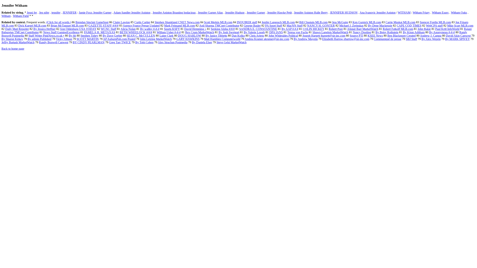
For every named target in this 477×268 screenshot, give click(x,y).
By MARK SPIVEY (457, 39)
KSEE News (375, 35)
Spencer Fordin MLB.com (435, 22)
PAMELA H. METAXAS (99, 32)
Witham (6, 15)
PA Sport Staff (273, 25)
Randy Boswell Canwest (53, 42)
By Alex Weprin (431, 39)
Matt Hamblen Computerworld (222, 39)
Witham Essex (440, 12)
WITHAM (404, 12)
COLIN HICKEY (313, 29)
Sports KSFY (172, 29)
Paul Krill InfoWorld (447, 29)
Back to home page (12, 48)
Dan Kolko (238, 35)
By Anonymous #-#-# (442, 32)
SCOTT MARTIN (88, 39)
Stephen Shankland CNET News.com (177, 22)
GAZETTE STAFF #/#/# (103, 25)
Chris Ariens (256, 35)
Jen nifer (44, 12)
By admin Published (39, 39)
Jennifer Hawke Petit (279, 12)
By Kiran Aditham (414, 32)
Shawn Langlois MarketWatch (330, 32)
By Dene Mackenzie (380, 25)
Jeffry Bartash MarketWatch (17, 42)
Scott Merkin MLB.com (218, 22)
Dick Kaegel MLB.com (32, 25)
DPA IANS (276, 32)
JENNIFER (70, 12)
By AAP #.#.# (290, 29)
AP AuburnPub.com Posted (119, 39)
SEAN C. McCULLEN (141, 35)
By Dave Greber (112, 35)
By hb (72, 35)
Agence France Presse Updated (141, 25)
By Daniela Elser (202, 42)
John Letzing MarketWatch (156, 39)
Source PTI (356, 35)
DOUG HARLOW (189, 35)
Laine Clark (166, 35)
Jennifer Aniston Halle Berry (311, 12)
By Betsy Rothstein (386, 32)
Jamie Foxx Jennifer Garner (95, 12)
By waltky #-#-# (149, 29)
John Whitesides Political (283, 35)
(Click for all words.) (58, 22)
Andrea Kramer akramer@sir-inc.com (267, 39)
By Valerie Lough (254, 32)
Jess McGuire (340, 22)
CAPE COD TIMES (409, 25)
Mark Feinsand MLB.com (179, 25)
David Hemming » (195, 29)
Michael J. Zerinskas (351, 25)
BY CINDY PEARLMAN (89, 42)
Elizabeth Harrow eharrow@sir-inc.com (345, 39)
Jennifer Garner (256, 12)
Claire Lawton (121, 22)
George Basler (252, 25)
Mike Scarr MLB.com (460, 25)
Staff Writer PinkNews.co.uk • (46, 35)
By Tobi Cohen (144, 42)
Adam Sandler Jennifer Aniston (131, 12)
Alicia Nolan (128, 29)
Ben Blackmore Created (401, 35)
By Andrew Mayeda (306, 39)
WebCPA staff (434, 25)
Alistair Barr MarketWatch (362, 29)
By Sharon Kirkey (12, 39)
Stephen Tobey (89, 35)
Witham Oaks (459, 12)
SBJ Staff (411, 39)
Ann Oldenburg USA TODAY (78, 29)
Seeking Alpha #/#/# (223, 29)
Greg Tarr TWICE (120, 42)
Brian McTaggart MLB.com (67, 25)
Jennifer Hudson (234, 12)
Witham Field (21, 15)
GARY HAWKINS (188, 39)
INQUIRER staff (247, 22)
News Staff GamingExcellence (61, 32)
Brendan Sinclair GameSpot (91, 22)
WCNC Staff (108, 29)
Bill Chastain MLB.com (313, 22)
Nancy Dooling (362, 32)
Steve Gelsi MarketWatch (232, 42)
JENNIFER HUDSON (344, 12)
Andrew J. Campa (430, 35)
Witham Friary (421, 12)
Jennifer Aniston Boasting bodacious (174, 12)
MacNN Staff (295, 25)
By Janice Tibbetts (216, 35)
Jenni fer (32, 12)
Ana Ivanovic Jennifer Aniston (378, 12)
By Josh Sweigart (229, 32)
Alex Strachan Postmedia (172, 42)
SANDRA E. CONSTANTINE (258, 29)
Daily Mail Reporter (17, 29)
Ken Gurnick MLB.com (367, 22)
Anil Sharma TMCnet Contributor (219, 25)
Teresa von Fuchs (297, 32)
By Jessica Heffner (44, 29)
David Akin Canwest (458, 35)
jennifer (55, 12)
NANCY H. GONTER (321, 25)
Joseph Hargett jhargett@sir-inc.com (323, 35)
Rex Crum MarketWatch (199, 32)
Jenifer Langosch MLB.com (278, 22)
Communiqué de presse (387, 39)
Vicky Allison (64, 39)
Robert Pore (336, 29)
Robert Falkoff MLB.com (398, 29)
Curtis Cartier (142, 22)
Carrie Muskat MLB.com (400, 22)
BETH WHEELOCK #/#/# (136, 32)
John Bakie (424, 29)
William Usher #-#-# (169, 32)
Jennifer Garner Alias (210, 12)
